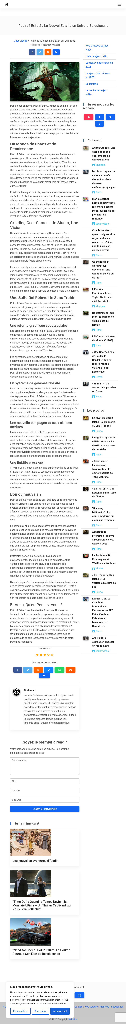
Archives (104, 1006)
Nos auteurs (91, 1006)
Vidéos (99, 568)
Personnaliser (20, 1011)
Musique (100, 164)
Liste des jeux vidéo (96, 56)
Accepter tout (60, 1011)
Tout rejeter (40, 1011)
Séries (99, 431)
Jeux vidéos (20, 40)
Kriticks (73, 1019)
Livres (98, 377)
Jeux (98, 345)
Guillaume (70, 40)
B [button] (99, 124)
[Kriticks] (6, 4)
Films (98, 192)
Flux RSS (78, 1006)
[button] (32, 52)
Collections (92, 83)
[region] (40, 1000)
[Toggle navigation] (119, 4)
